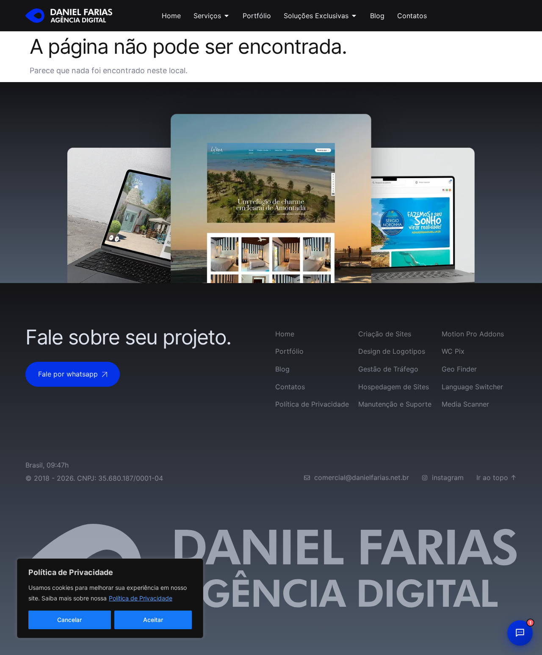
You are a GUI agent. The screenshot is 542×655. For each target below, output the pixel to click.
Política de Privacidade (140, 598)
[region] (110, 598)
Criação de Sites (384, 334)
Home (284, 334)
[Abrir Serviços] (226, 16)
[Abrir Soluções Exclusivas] (354, 16)
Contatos (290, 387)
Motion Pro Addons (473, 334)
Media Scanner (465, 404)
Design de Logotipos (391, 351)
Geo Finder (459, 369)
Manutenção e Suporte (394, 404)
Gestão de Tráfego (388, 369)
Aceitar (153, 619)
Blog (282, 369)
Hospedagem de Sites (393, 387)
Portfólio (289, 351)
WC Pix (453, 351)
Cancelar (69, 619)
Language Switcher (472, 387)
